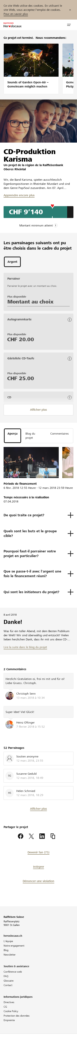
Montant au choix (30, 302)
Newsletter (10, 954)
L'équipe (8, 941)
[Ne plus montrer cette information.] (70, 10)
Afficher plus (38, 409)
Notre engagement (14, 945)
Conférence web (13, 971)
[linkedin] (42, 836)
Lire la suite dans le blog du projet (25, 647)
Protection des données (17, 1015)
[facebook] (20, 836)
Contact (8, 985)
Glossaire (8, 980)
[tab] (12, 261)
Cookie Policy (11, 1011)
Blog (6, 950)
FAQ (6, 976)
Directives (9, 1002)
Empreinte (9, 1020)
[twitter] (31, 836)
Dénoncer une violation (38, 881)
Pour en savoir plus (16, 14)
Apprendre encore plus (19, 195)
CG (5, 1006)
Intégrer (38, 866)
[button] (68, 24)
